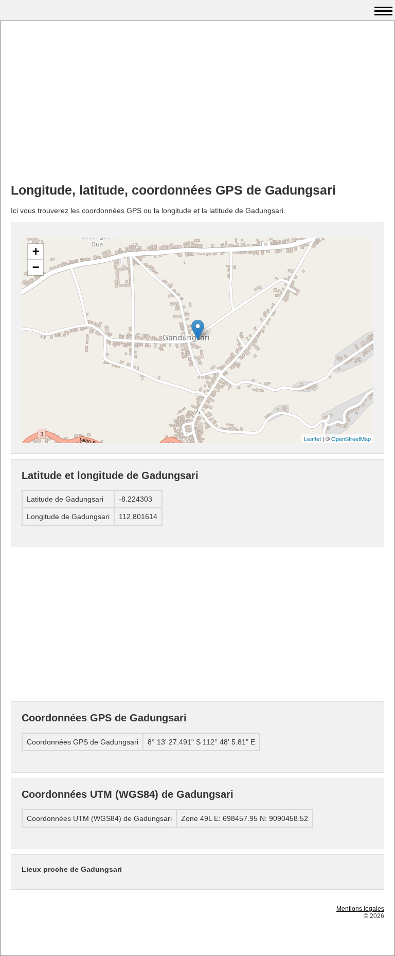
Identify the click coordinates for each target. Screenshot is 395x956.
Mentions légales (360, 908)
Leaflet (312, 438)
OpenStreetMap (351, 438)
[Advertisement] (197, 103)
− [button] (35, 267)
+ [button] (35, 251)
